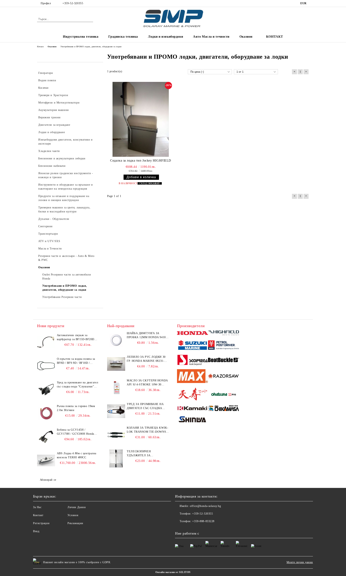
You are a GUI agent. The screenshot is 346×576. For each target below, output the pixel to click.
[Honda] (192, 333)
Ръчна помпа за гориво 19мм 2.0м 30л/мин (76, 408)
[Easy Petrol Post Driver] (223, 345)
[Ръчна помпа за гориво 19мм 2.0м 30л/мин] (46, 413)
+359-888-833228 (203, 521)
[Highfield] (223, 333)
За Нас (37, 507)
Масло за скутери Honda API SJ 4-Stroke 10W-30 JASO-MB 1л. (147, 383)
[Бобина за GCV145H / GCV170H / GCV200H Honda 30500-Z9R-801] (46, 437)
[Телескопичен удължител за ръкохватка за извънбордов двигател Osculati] (116, 458)
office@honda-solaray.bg (205, 506)
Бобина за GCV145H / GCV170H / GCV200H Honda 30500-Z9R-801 (75, 432)
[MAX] (192, 376)
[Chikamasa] (223, 408)
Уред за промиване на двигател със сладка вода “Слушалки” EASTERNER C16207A (77, 385)
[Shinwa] (192, 420)
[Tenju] (192, 395)
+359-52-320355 (72, 3)
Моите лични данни (300, 562)
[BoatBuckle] (223, 360)
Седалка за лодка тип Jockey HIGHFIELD (140, 160)
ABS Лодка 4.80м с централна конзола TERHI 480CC (76, 455)
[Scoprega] (192, 360)
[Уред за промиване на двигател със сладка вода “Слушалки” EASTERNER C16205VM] (116, 411)
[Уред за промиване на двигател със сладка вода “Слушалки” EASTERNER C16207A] (46, 390)
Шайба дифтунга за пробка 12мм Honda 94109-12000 (147, 335)
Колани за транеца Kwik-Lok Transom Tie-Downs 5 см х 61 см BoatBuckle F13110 (147, 430)
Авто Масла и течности (211, 36)
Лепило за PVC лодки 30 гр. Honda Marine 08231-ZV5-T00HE (146, 359)
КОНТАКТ (274, 36)
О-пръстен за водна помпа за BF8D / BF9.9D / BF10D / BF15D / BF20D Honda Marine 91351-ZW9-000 (76, 361)
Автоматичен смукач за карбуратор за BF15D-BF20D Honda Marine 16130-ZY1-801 (76, 337)
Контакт (38, 515)
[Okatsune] (223, 394)
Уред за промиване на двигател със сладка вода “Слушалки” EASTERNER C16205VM (145, 406)
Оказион (245, 36)
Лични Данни (76, 507)
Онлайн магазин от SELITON (173, 572)
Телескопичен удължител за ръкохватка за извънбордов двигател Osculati (145, 453)
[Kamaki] (192, 408)
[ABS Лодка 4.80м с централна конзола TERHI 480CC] (46, 460)
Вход (36, 531)
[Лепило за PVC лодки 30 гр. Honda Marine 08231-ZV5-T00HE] (116, 364)
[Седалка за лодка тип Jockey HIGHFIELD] (141, 119)
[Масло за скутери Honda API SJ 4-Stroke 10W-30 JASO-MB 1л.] (116, 388)
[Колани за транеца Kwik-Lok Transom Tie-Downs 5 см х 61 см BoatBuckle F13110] (116, 435)
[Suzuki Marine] (192, 345)
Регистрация (41, 523)
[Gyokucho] (223, 377)
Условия (72, 515)
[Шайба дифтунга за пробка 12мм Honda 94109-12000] (116, 340)
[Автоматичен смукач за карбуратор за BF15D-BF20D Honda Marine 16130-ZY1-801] (46, 342)
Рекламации (75, 523)
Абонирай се (48, 479)
